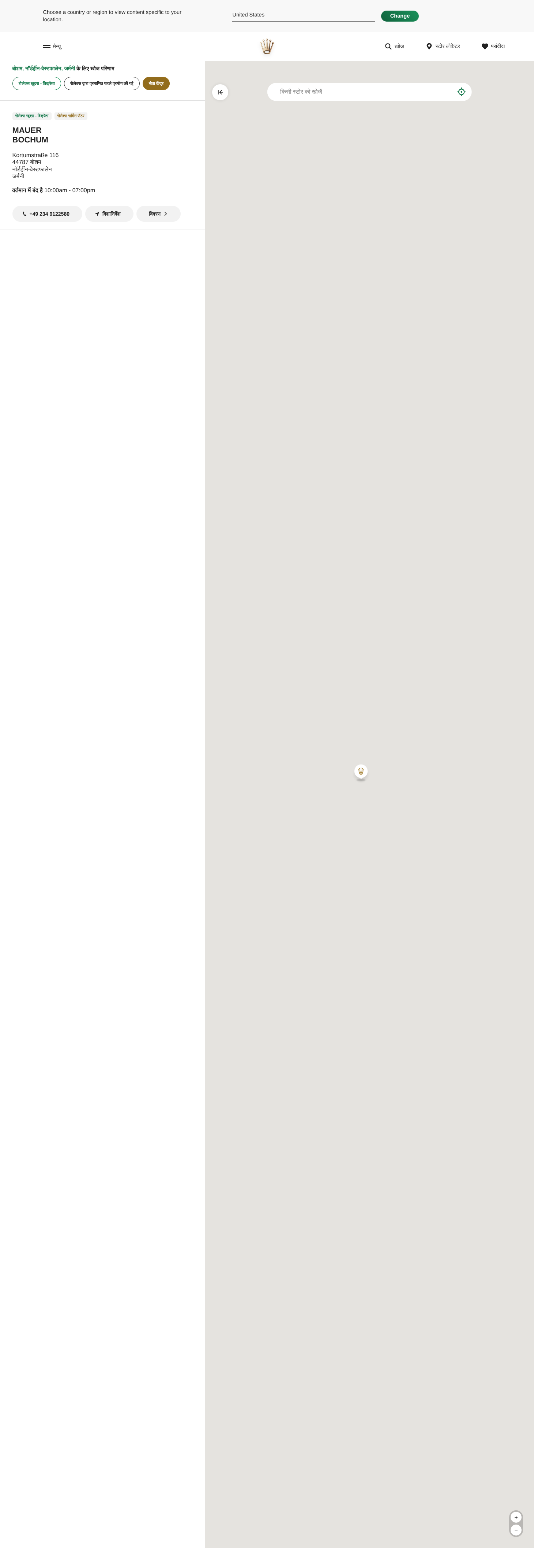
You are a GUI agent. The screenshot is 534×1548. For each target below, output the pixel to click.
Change (400, 16)
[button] (361, 773)
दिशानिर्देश (111, 214)
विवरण (155, 214)
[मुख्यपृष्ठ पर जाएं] (267, 46)
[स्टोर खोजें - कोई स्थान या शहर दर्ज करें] (443, 92)
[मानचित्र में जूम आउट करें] (516, 1530)
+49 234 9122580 (49, 214)
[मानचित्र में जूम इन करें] (516, 1517)
